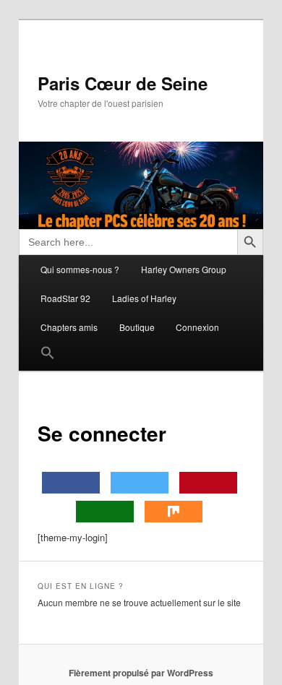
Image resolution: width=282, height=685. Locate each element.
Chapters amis (69, 327)
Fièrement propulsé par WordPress (141, 672)
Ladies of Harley (144, 298)
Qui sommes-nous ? (79, 269)
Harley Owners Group (183, 269)
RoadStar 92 (65, 298)
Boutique (137, 327)
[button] (48, 356)
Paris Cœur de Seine (123, 83)
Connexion (197, 327)
